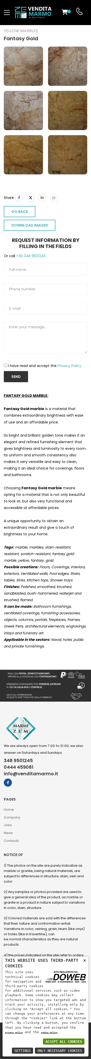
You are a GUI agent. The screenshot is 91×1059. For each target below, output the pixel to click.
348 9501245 (18, 760)
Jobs (8, 825)
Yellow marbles (21, 31)
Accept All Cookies (64, 1042)
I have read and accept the (44, 365)
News (8, 832)
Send (16, 376)
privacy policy (14, 1032)
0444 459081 (18, 767)
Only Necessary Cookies (59, 1051)
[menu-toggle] (7, 13)
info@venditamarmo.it (31, 773)
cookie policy (49, 1032)
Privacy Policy (69, 365)
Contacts (11, 840)
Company (12, 817)
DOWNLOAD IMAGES (29, 225)
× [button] (84, 960)
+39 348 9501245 (30, 255)
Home (9, 809)
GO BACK (19, 211)
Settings (22, 1051)
